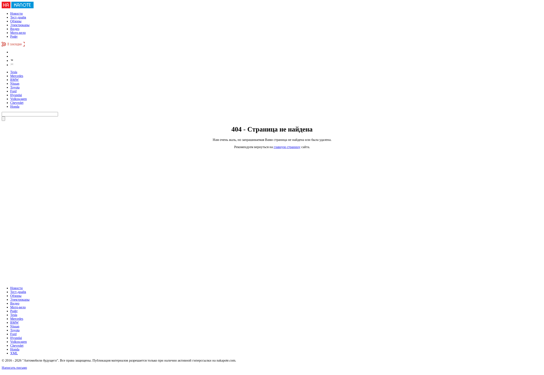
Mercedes (16, 76)
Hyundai (16, 95)
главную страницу (287, 147)
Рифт (14, 36)
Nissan (14, 83)
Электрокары (20, 25)
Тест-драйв (18, 17)
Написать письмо (14, 367)
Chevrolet (16, 102)
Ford (13, 91)
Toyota (15, 87)
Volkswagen (18, 99)
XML (14, 353)
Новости (16, 13)
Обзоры (15, 21)
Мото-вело (18, 32)
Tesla (13, 72)
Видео (14, 29)
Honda (14, 106)
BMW (14, 80)
